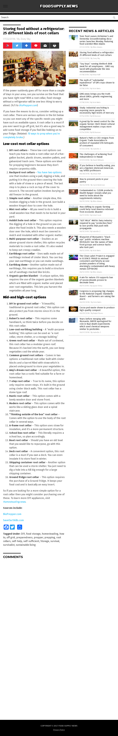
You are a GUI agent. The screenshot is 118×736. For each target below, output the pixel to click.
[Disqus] (34, 599)
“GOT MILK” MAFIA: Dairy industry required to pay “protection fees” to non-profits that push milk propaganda (96, 224)
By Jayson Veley (96, 286)
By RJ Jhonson (95, 116)
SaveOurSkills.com (13, 520)
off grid (11, 537)
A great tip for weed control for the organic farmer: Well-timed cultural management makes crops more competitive (97, 125)
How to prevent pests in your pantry (94, 180)
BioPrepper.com (28, 105)
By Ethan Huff (95, 75)
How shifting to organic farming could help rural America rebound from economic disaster (96, 209)
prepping (49, 537)
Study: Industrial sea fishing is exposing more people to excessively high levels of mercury (97, 110)
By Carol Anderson (98, 185)
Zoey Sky (26, 39)
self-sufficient (31, 541)
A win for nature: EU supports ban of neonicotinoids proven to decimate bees (96, 280)
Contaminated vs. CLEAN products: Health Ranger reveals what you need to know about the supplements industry (96, 194)
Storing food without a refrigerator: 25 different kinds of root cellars (97, 53)
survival (54, 541)
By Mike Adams (96, 47)
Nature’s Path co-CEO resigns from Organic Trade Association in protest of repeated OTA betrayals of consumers (97, 142)
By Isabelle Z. (96, 149)
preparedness (24, 537)
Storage (44, 541)
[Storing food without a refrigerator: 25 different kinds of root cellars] (59, 10)
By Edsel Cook (95, 215)
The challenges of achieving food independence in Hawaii (96, 155)
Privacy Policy (59, 730)
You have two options (49, 172)
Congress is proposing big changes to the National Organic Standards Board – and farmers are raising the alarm (97, 295)
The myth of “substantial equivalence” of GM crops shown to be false (97, 83)
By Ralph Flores (97, 313)
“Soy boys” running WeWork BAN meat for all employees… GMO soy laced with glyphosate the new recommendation (97, 67)
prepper (38, 537)
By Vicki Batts (95, 89)
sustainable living (26, 544)
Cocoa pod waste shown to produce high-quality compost (97, 309)
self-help (17, 541)
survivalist (9, 544)
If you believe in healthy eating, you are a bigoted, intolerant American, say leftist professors (97, 168)
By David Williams (97, 160)
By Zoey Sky (95, 58)
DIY (23, 533)
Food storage (33, 533)
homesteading (50, 533)
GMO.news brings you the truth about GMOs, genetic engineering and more (96, 96)
